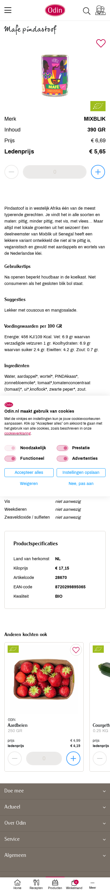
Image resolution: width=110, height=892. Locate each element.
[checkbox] (10, 448)
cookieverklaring (17, 433)
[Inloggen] (100, 10)
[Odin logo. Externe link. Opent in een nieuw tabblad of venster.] (8, 404)
